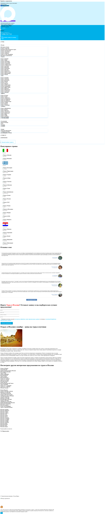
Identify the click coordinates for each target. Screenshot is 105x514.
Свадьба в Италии (4, 397)
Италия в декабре (4, 422)
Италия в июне (4, 415)
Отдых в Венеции (4, 374)
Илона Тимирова (55, 294)
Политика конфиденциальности (8, 500)
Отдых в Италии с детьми (6, 391)
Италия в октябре (4, 419)
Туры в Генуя (3, 376)
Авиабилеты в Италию (5, 401)
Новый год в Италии (5, 392)
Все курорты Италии (5, 371)
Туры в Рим (3, 373)
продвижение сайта (10, 504)
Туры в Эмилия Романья (6, 407)
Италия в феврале (4, 410)
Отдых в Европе (4, 368)
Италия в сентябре (4, 418)
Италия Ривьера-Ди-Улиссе (6, 383)
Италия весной (3, 424)
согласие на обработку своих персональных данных (27, 319)
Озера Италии (3, 382)
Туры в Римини (4, 384)
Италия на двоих (4, 405)
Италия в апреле (4, 413)
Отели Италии (3, 369)
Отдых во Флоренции (5, 406)
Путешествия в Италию (6, 399)
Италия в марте (4, 411)
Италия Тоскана (4, 387)
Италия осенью (4, 426)
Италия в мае (3, 414)
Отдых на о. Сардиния (5, 385)
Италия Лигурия (4, 381)
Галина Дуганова (54, 266)
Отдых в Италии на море (6, 394)
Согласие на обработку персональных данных (11, 501)
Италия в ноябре (4, 421)
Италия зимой (3, 423)
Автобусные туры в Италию (7, 395)
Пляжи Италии (4, 390)
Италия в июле (4, 416)
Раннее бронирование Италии (7, 402)
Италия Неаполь (4, 377)
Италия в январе (4, 409)
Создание (2, 504)
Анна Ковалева (55, 257)
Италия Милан (4, 375)
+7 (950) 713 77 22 (6, 34)
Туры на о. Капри (4, 379)
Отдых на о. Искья (4, 378)
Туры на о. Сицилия (5, 386)
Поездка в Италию (4, 398)
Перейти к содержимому (6, 1)
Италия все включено (5, 403)
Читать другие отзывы (32, 299)
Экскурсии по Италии (5, 393)
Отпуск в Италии (4, 400)
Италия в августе (4, 417)
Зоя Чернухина (55, 275)
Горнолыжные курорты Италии (8, 370)
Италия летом (3, 425)
